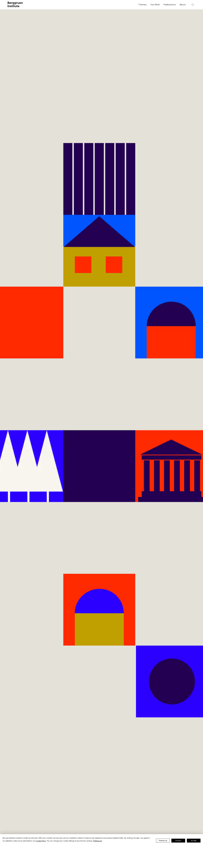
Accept (193, 840)
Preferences (163, 840)
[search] (193, 5)
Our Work (155, 4)
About (183, 4)
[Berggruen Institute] (15, 5)
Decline (178, 840)
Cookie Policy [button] (41, 841)
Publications (170, 4)
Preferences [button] (97, 841)
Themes (142, 4)
